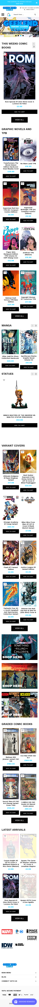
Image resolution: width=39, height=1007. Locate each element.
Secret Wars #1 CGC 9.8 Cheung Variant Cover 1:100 (11, 803)
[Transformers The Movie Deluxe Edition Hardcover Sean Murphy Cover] (11, 149)
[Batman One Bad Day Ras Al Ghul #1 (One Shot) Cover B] (28, 594)
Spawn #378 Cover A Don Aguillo (28, 901)
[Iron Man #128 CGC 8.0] (28, 741)
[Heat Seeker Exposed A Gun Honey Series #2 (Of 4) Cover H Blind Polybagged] (28, 461)
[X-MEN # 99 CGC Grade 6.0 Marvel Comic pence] (28, 787)
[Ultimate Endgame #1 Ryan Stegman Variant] (11, 462)
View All (19, 120)
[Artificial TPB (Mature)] (28, 238)
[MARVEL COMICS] (7, 932)
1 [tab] (16, 35)
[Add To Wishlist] (4, 54)
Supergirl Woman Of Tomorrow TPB (28, 298)
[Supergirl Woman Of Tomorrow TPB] (28, 282)
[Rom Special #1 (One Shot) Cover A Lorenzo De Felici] (19, 76)
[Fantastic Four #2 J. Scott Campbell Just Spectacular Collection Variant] (11, 594)
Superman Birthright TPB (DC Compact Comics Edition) (28, 210)
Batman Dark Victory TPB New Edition (11, 300)
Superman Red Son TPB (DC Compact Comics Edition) (11, 210)
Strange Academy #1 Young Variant (11, 523)
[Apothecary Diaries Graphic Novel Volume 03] (28, 342)
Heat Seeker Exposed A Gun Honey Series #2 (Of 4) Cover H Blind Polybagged (28, 479)
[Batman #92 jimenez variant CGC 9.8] (11, 741)
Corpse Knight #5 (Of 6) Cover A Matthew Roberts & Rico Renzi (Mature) (11, 863)
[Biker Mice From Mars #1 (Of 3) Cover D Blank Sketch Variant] (28, 507)
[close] (36, 2)
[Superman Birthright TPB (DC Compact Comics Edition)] (28, 193)
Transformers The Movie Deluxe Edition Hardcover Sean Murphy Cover (11, 166)
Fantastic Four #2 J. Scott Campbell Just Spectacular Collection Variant (10, 611)
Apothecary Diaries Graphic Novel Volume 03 (29, 358)
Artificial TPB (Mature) (28, 254)
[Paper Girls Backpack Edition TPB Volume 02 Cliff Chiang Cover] (11, 238)
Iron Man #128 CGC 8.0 (28, 757)
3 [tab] (20, 35)
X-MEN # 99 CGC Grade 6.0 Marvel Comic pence (28, 804)
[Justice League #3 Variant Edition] (28, 553)
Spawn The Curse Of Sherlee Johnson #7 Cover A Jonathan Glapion (28, 863)
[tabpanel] (19, 27)
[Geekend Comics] (10, 9)
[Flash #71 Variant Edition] (11, 553)
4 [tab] (23, 35)
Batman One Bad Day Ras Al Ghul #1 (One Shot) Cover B (28, 610)
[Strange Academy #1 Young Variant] (11, 507)
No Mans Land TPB (28, 164)
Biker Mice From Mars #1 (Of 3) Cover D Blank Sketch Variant (28, 525)
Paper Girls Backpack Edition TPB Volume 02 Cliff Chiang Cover (11, 255)
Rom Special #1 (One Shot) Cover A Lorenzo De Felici (19, 103)
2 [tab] (18, 35)
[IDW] (7, 946)
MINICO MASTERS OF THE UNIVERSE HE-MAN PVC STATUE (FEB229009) (19, 416)
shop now (19, 3)
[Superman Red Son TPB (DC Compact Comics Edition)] (11, 193)
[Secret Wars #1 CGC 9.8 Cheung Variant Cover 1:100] (11, 786)
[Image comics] (32, 931)
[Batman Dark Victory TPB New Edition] (11, 283)
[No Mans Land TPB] (28, 149)
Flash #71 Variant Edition (11, 568)
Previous (33, 43)
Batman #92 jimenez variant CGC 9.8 (11, 759)
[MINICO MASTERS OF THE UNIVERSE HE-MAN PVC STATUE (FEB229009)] (19, 395)
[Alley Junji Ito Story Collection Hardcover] (10, 342)
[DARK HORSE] (19, 945)
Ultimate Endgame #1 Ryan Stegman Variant (10, 478)
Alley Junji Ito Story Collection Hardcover (10, 357)
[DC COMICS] (19, 932)
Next (33, 46)
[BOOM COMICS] (32, 938)
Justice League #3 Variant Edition (28, 568)
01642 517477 (30, 9)
